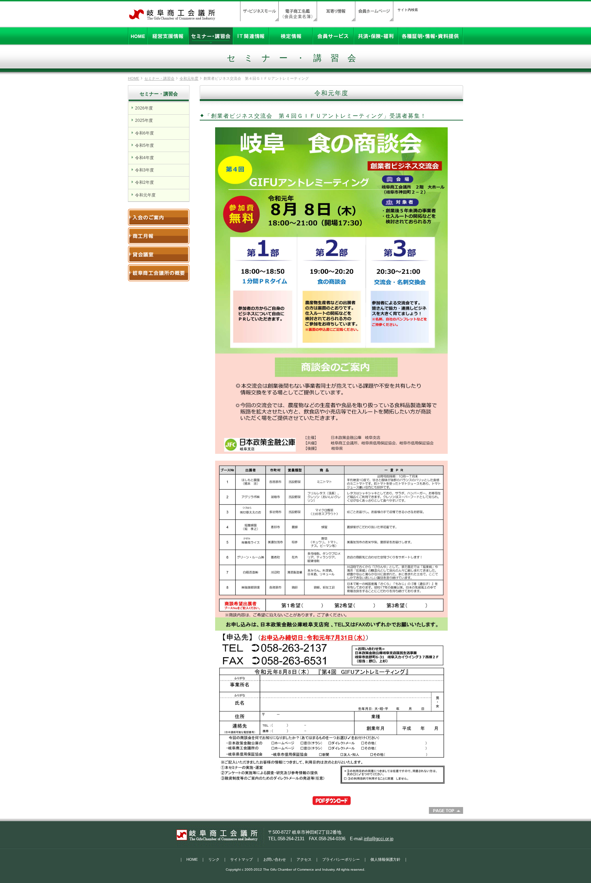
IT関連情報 (251, 35)
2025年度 (144, 120)
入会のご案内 (158, 217)
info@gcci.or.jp (378, 838)
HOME (137, 35)
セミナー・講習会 (210, 35)
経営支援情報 (167, 35)
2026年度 (144, 108)
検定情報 (291, 35)
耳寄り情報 (336, 11)
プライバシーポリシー (341, 859)
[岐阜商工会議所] (172, 18)
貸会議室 (158, 254)
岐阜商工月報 (158, 235)
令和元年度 (189, 78)
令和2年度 (144, 182)
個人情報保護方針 (385, 859)
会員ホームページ (374, 11)
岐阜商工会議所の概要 (158, 272)
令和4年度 (144, 157)
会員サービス (333, 35)
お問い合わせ (274, 859)
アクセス (304, 859)
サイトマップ (241, 859)
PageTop (446, 810)
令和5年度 (144, 145)
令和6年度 (144, 133)
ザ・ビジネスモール (259, 11)
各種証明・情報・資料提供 (430, 35)
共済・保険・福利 (376, 35)
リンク (214, 859)
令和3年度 (144, 170)
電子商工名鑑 (297, 11)
